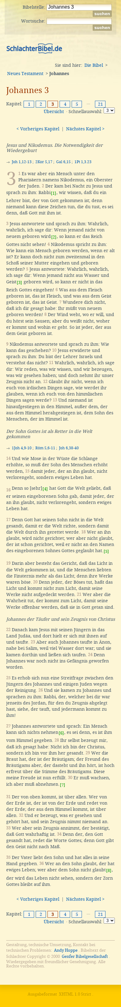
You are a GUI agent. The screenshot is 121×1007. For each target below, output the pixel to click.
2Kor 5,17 (43, 162)
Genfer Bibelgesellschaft (85, 956)
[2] (53, 237)
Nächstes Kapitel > (85, 128)
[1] (53, 193)
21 (100, 104)
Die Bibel (93, 65)
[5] (106, 551)
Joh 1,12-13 (22, 162)
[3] (19, 282)
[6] (61, 733)
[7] (62, 785)
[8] (108, 870)
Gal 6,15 (63, 162)
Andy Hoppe (66, 950)
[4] (45, 489)
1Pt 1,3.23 (83, 162)
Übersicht (54, 111)
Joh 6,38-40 (69, 448)
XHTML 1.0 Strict (75, 994)
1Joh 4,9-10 (22, 448)
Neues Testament (25, 73)
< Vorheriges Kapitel (37, 128)
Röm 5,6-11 (45, 448)
